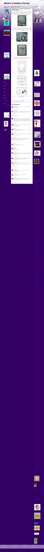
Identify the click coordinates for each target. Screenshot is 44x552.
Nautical (36, 354)
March (36, 42)
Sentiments (35, 384)
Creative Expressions (36, 247)
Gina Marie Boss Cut (36, 289)
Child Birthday (35, 226)
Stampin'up (35, 418)
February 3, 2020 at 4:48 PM (16, 180)
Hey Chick (36, 305)
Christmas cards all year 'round (36, 230)
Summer (37, 431)
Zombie (35, 474)
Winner (36, 467)
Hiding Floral (39, 306)
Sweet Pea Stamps (36, 434)
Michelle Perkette (36, 345)
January (36, 44)
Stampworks (38, 420)
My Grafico (35, 352)
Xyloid (37, 472)
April (36, 41)
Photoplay (38, 366)
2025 (35, 26)
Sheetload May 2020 (36, 387)
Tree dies (35, 453)
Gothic (36, 296)
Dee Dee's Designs (38, 251)
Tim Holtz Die (37, 451)
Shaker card (35, 385)
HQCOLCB (35, 315)
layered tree (37, 329)
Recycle (36, 373)
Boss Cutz (35, 210)
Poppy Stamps (39, 370)
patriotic (38, 363)
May (36, 40)
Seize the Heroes (38, 382)
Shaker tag (38, 385)
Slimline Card (35, 399)
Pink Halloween (36, 368)
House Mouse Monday (36, 500)
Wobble (39, 470)
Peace (34, 364)
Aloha (37, 191)
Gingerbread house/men (36, 290)
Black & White (37, 207)
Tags (38, 437)
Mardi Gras (39, 337)
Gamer (36, 286)
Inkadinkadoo (38, 319)
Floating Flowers (38, 278)
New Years (35, 356)
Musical (34, 351)
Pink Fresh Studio (38, 367)
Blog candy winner (37, 208)
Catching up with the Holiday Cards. (37, 55)
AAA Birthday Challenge (36, 186)
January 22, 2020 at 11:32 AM (16, 145)
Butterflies (35, 215)
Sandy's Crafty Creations (6, 107)
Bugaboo (35, 212)
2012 (35, 64)
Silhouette (36, 391)
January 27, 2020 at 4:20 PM (16, 171)
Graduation (39, 296)
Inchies (36, 318)
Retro (39, 374)
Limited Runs (37, 334)
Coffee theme (38, 237)
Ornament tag (38, 359)
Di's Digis (39, 253)
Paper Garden (35, 362)
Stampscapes (35, 420)
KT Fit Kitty (14, 117)
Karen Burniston (38, 325)
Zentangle (38, 473)
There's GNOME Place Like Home (7, 83)
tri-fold (37, 453)
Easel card (38, 263)
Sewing (37, 384)
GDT (38, 286)
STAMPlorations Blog (37, 419)
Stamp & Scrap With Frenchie (37, 413)
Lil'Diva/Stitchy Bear (36, 333)
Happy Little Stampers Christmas (37, 303)
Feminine (36, 277)
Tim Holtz (36, 450)
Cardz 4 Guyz (38, 218)
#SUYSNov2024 (35, 177)
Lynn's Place (6, 103)
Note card (37, 357)
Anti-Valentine (36, 193)
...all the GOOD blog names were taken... (7, 82)
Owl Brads (35, 360)
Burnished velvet (37, 214)
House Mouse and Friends (37, 312)
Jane (4, 42)
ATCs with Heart (38, 199)
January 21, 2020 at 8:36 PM (16, 130)
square (38, 411)
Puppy (34, 372)
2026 (35, 25)
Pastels (36, 363)
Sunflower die (38, 432)
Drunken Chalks (38, 261)
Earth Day (35, 263)
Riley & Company (37, 375)
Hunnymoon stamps (36, 316)
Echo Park (37, 265)
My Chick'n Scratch (37, 351)
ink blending (38, 318)
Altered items (36, 192)
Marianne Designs (36, 338)
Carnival (36, 220)
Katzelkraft (37, 326)
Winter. (37, 470)
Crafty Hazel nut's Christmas (36, 243)
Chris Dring (14, 173)
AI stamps (35, 190)
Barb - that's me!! (5, 39)
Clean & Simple (38, 235)
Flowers (37, 280)
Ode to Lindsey (36, 358)
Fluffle (39, 280)
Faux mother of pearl (36, 275)
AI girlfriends (37, 189)
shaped (34, 386)
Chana (4, 63)
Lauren (4, 66)
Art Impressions (37, 194)
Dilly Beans (39, 257)
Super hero (36, 433)
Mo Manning (37, 348)
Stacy (4, 70)
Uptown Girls (36, 459)
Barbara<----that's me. (6, 62)
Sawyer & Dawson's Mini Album (7, 96)
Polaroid (37, 369)
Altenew (39, 191)
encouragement (35, 269)
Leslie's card (37, 331)
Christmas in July (36, 231)
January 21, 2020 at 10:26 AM (16, 115)
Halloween (38, 299)
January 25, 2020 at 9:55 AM (16, 159)
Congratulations (35, 239)
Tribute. (38, 454)
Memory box (39, 342)
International (38, 320)
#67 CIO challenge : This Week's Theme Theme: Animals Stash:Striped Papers (7, 105)
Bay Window (39, 203)
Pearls (38, 364)
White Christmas (38, 465)
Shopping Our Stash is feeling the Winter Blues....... (37, 49)
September (37, 36)
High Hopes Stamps (38, 307)
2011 (35, 65)
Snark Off (38, 401)
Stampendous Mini (36, 417)
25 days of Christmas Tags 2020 (37, 181)
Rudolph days (35, 377)
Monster (35, 349)
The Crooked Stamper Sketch (37, 445)
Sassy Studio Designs (37, 378)
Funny (34, 284)
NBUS (38, 354)
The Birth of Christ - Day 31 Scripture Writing (7, 93)
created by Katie (6, 100)
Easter (37, 264)
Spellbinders (38, 409)
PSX (37, 371)
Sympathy (35, 437)
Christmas (35, 229)
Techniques (35, 439)
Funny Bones (38, 284)
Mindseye (39, 345)
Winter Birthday (37, 468)
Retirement (37, 374)
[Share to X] (22, 100)
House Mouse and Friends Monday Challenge (37, 314)
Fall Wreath (35, 273)
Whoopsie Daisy (35, 466)
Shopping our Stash (13, 102)
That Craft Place (38, 441)
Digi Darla (36, 255)
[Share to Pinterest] (23, 100)
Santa (37, 378)
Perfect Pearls (36, 365)
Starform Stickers (35, 421)
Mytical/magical (38, 352)
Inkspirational (35, 320)
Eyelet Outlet (35, 270)
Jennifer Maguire (37, 322)
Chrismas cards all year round (36, 228)
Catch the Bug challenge (24, 101)
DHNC (37, 253)
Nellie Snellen (35, 355)
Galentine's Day (38, 285)
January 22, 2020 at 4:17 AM (16, 141)
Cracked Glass (39, 241)
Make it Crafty (36, 337)
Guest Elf (35, 299)
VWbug (36, 463)
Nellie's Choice (38, 355)
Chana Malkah (14, 110)
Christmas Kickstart (28, 101)
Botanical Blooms (38, 210)
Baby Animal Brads (36, 201)
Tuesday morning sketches (37, 456)
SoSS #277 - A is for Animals (6, 90)
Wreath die (36, 471)
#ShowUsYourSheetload (37, 175)
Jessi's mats (36, 323)
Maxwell (37, 340)
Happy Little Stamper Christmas (37, 302)
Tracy (13, 147)
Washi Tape (39, 463)
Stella (35, 422)
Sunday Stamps (18, 61)
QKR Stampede (37, 372)
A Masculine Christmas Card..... (37, 53)
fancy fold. (35, 274)
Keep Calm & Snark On (7, 89)
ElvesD (39, 267)
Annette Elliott (14, 157)
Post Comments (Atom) (15, 186)
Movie (36, 350)
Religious (35, 374)
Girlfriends (39, 291)
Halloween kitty (35, 300)
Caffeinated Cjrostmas (36, 216)
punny (38, 371)
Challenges (38, 224)
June (36, 39)
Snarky (38, 402)
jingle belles (6, 85)
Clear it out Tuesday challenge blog (37, 499)
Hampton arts (39, 300)
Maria (4, 67)
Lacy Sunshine (37, 328)
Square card (35, 412)
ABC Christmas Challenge (19, 76)
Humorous (38, 315)
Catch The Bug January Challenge (19, 87)
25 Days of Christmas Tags (37, 180)
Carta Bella (39, 220)
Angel (38, 192)
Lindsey (14, 128)
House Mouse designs (37, 314)
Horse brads (38, 310)
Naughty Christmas (35, 353)
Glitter (35, 292)
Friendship (35, 283)
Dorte (13, 177)
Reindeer (38, 373)
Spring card (36, 411)
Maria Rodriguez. (15, 137)
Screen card (38, 380)
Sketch (38, 397)
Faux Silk (38, 276)
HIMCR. (36, 308)
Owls (37, 360)
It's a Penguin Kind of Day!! (37, 45)
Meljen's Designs (38, 341)
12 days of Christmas (36, 179)
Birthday (35, 206)
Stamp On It (38, 415)
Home (22, 185)
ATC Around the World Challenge (37, 197)
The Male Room (38, 447)
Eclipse (39, 265)
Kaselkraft (35, 326)
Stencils (35, 423)
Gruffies (36, 297)
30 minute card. (36, 182)
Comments (36, 13)
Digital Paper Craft (35, 257)
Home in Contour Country (6, 98)
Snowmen (35, 407)
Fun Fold (38, 283)
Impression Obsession (37, 317)
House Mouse (38, 311)
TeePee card (38, 439)
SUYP (38, 433)
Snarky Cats (36, 403)
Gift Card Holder (36, 288)
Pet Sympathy (36, 366)
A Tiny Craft (37, 184)
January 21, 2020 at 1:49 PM (16, 121)
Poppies (36, 370)
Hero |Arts (39, 304)
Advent (34, 189)
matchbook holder (35, 339)
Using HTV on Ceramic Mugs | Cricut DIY (7, 101)
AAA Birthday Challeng (37, 185)
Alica (4, 61)
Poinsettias (35, 369)
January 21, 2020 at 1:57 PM (16, 126)
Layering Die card (37, 330)
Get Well (39, 287)
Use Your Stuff (38, 460)
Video (37, 461)
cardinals (35, 218)
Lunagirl (38, 336)
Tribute (36, 454)
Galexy (34, 286)
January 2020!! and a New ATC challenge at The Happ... (37, 51)
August (36, 37)
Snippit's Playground (35, 405)
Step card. (37, 423)
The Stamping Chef (36, 448)
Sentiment (38, 383)
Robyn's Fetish (35, 376)
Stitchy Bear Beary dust (36, 425)
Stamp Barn (35, 415)
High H (34, 307)
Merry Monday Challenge (36, 344)
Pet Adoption (39, 365)
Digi (39, 254)
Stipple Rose (38, 424)
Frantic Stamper (36, 281)
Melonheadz (36, 342)
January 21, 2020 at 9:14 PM (16, 135)
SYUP (37, 437)
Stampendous (35, 416)
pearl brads (37, 364)
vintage (39, 461)
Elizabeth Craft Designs (37, 267)
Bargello (36, 203)
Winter (19, 102)
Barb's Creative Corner (17, 3)
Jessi (4, 43)
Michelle (5, 68)
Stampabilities (35, 416)
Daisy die (38, 249)
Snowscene (38, 407)
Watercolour (36, 464)
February (36, 43)
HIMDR (38, 308)
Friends (38, 282)
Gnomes (35, 295)
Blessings (35, 208)
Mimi (4, 69)
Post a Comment (14, 182)
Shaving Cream (38, 386)
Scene (36, 379)
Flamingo (35, 278)
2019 (35, 56)
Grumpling (38, 298)
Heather (14, 123)
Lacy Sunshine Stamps (37, 328)
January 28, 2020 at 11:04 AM (16, 175)
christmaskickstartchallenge (36, 233)
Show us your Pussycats (37, 390)
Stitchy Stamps (37, 430)
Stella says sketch (38, 422)
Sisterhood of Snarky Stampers (37, 394)
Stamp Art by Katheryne (37, 414)
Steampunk (39, 421)
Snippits (38, 405)
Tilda (39, 449)
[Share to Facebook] (22, 100)
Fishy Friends (39, 277)
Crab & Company (35, 241)
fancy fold (38, 273)
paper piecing (38, 362)
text (39, 439)
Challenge (35, 224)
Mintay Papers (37, 347)
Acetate (38, 188)
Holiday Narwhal (37, 309)
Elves (37, 267)
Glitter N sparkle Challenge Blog (37, 294)
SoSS (39, 408)
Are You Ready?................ (37, 47)
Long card (37, 335)
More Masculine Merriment (6, 86)
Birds (38, 205)
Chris (4, 40)
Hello (35, 304)
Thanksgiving (35, 441)
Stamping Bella (38, 418)
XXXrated (35, 472)
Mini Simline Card (37, 346)
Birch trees (35, 205)
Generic (36, 287)
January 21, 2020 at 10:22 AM (16, 108)
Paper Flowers (38, 361)
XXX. (38, 471)
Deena (4, 64)
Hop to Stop (35, 310)
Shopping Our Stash (17, 11)
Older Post (31, 185)
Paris (34, 363)
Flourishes (36, 279)
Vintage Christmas (36, 462)
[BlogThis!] (21, 100)
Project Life (35, 371)
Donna (14, 143)
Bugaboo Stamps (20, 101)
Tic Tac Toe (37, 449)
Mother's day (38, 349)
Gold (37, 295)
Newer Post (12, 185)
